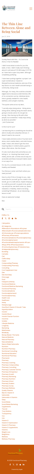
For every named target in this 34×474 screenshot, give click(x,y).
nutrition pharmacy (8, 349)
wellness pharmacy (8, 439)
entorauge (5, 277)
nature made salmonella (10, 344)
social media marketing (10, 404)
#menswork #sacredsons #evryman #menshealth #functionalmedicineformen (16, 229)
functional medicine (8, 284)
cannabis (5, 254)
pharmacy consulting (9, 367)
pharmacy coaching (8, 363)
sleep (4, 400)
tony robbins (6, 411)
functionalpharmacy (9, 296)
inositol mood (6, 314)
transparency (6, 414)
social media (6, 402)
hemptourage (6, 305)
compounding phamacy (10, 263)
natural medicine (8, 337)
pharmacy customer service (11, 370)
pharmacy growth (8, 374)
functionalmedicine (8, 291)
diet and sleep (7, 275)
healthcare (5, 300)
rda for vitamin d (8, 393)
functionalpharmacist (9, 293)
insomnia (5, 319)
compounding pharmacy (10, 266)
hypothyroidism (7, 309)
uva (3, 416)
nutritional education (9, 353)
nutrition (5, 346)
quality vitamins (7, 390)
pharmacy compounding (10, 365)
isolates (4, 321)
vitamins (5, 430)
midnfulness (6, 330)
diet (3, 272)
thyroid (4, 409)
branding (5, 252)
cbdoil (4, 261)
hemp (4, 302)
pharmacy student (8, 383)
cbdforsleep (6, 259)
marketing (5, 328)
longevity (5, 326)
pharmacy (5, 360)
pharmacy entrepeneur (10, 372)
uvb (3, 418)
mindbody (5, 333)
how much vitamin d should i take (14, 307)
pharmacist (5, 358)
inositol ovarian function (10, 316)
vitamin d (5, 420)
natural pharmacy (8, 340)
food (3, 279)
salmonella (5, 395)
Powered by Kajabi (17, 469)
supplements (6, 407)
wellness (5, 437)
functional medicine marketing (12, 286)
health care (6, 298)
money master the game (10, 335)
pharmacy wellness (8, 388)
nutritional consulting (9, 351)
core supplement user (9, 270)
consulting (5, 268)
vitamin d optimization (10, 423)
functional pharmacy (9, 289)
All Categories (6, 226)
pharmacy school (7, 381)
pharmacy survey (8, 386)
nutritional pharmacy (9, 356)
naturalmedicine (7, 342)
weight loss (6, 432)
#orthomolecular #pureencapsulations (15, 233)
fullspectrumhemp (8, 282)
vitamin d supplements (10, 427)
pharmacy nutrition (8, 379)
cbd (3, 256)
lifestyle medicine (8, 323)
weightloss (5, 434)
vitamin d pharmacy (9, 425)
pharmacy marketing (9, 376)
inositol (4, 312)
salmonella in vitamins (9, 397)
